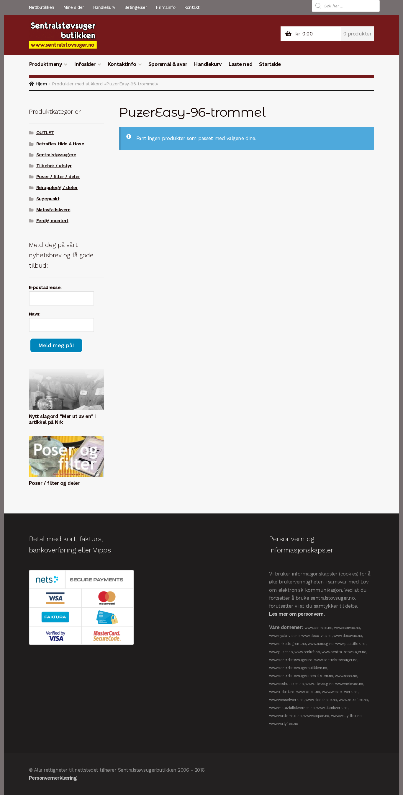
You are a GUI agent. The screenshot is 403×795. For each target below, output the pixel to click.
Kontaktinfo (121, 64)
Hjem (41, 84)
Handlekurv (104, 7)
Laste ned (240, 64)
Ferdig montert (52, 220)
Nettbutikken (41, 7)
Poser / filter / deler (58, 176)
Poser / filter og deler (54, 483)
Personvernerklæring (53, 778)
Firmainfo (165, 7)
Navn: (34, 314)
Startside (270, 64)
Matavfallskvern (53, 209)
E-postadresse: (45, 287)
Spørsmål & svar (167, 64)
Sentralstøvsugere (56, 154)
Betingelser (135, 7)
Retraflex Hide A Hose (60, 144)
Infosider (85, 64)
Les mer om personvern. (297, 614)
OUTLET (45, 132)
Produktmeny (45, 64)
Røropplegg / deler (57, 187)
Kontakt (191, 7)
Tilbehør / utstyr (54, 165)
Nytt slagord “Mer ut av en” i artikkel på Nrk (62, 419)
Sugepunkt (48, 198)
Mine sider (73, 7)
